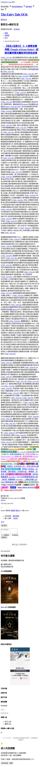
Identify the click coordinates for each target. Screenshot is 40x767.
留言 (17, 510)
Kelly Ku (3, 709)
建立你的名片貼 (4, 713)
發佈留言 (4, 537)
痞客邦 (13, 510)
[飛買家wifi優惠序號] (1, 732)
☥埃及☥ (15, 518)
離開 (11, 763)
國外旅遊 (16, 516)
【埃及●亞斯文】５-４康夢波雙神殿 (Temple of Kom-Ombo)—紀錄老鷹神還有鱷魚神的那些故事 (22, 49)
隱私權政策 (34, 738)
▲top (2, 522)
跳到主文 (4, 19)
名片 (6, 38)
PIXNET (9, 738)
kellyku (3, 500)
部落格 (7, 35)
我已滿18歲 (5, 763)
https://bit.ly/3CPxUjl (26, 487)
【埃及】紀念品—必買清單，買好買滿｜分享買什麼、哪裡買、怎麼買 (19, 471)
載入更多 (4, 525)
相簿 (6, 33)
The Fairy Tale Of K (14, 14)
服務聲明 (20, 740)
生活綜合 (17, 29)
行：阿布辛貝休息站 (14, 454)
